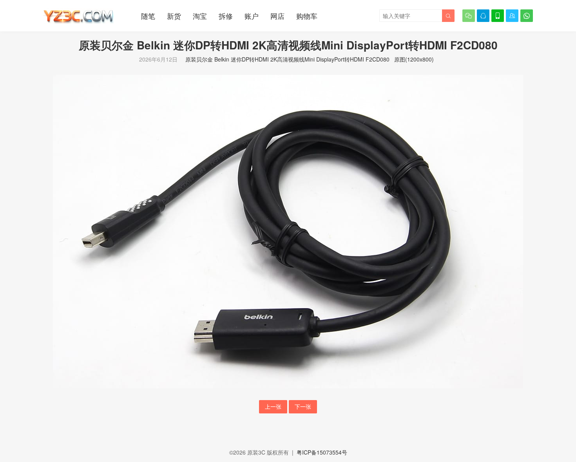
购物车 (306, 16)
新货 (174, 16)
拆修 (226, 16)
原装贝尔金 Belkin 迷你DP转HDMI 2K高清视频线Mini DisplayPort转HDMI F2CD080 (287, 59)
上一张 (273, 406)
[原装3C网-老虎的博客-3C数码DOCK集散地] (78, 16)
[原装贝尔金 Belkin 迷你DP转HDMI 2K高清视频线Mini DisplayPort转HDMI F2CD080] (288, 231)
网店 (277, 16)
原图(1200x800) (414, 59)
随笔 (148, 16)
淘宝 (200, 16)
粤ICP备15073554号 (322, 452)
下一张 (303, 406)
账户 (252, 16)
